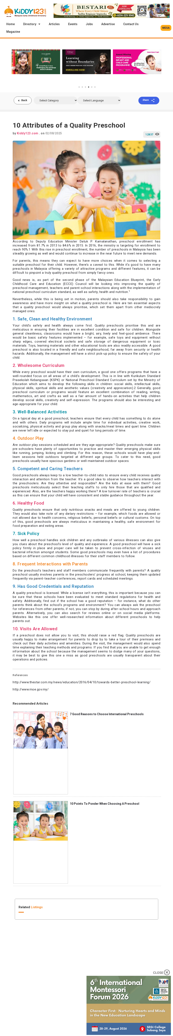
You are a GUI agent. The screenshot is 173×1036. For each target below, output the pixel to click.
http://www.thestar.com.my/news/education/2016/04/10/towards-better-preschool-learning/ (81, 682)
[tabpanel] (36, 62)
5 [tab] (92, 87)
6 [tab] (95, 87)
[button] (166, 28)
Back (24, 100)
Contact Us (131, 24)
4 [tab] (88, 87)
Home (10, 24)
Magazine (13, 31)
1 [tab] (79, 87)
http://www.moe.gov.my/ (31, 689)
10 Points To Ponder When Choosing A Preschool (104, 803)
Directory (29, 24)
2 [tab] (82, 87)
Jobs (89, 24)
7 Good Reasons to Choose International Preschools (107, 714)
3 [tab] (85, 87)
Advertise (108, 24)
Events (72, 24)
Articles (54, 24)
